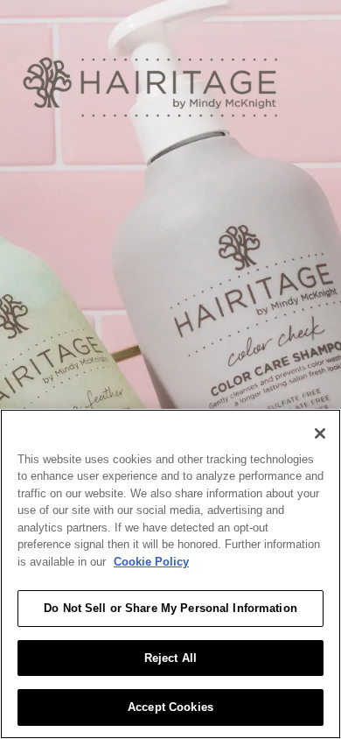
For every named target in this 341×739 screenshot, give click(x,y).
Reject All (170, 658)
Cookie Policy (151, 561)
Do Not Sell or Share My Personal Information (170, 608)
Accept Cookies (170, 707)
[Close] (320, 433)
